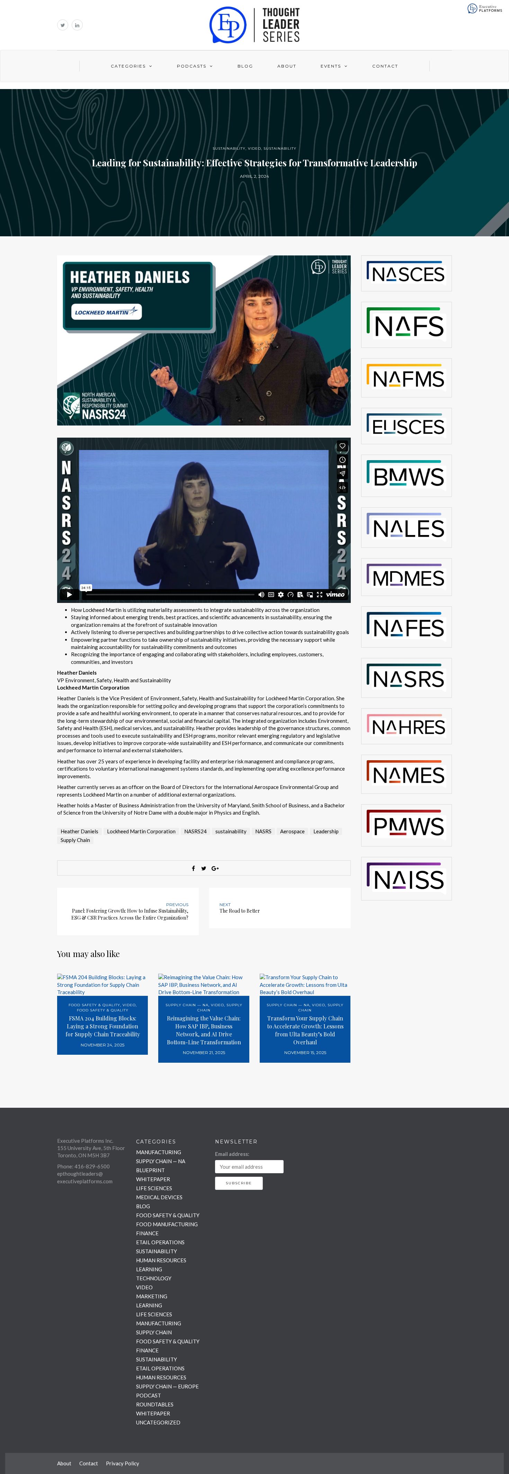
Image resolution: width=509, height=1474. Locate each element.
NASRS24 (195, 831)
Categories (128, 66)
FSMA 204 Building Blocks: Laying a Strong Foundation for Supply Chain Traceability (102, 1026)
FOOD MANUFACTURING (167, 1224)
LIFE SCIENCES (154, 1188)
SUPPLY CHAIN (154, 1332)
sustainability (231, 831)
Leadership (326, 831)
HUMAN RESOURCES (161, 1260)
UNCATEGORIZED (158, 1422)
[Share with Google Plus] (214, 868)
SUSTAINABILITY (229, 148)
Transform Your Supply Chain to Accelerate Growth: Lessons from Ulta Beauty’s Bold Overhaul (305, 1030)
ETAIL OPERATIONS (160, 1242)
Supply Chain (75, 840)
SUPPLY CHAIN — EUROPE (167, 1386)
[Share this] (193, 868)
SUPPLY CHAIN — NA (187, 1005)
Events (331, 66)
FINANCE (147, 1233)
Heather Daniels (79, 831)
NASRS (263, 831)
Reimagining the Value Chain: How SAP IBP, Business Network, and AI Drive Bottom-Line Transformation (204, 1030)
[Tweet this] (204, 868)
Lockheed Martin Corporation (141, 831)
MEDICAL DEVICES (159, 1197)
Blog (245, 66)
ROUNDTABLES (154, 1404)
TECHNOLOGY (153, 1278)
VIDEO (254, 148)
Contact (385, 66)
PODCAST (148, 1395)
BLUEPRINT (150, 1170)
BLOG (143, 1206)
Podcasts (191, 66)
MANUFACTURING (158, 1152)
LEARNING (149, 1269)
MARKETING (151, 1296)
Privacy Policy (122, 1463)
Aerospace (292, 831)
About (286, 66)
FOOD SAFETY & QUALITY (94, 1005)
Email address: (232, 1154)
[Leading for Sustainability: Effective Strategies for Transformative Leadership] (204, 339)
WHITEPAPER (153, 1179)
